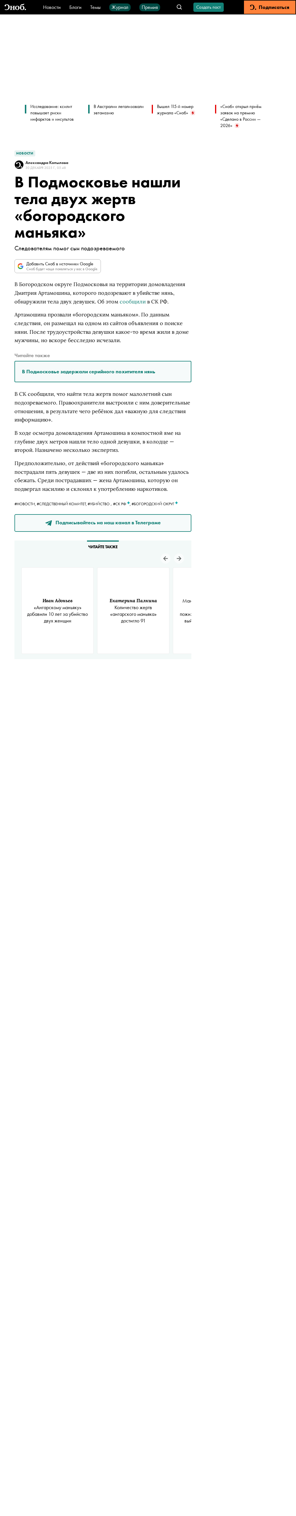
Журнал (120, 7)
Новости (52, 7)
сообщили (133, 301)
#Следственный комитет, (62, 503)
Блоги (75, 7)
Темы (95, 7)
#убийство (99, 503)
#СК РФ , (122, 503)
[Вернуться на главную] (15, 7)
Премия (150, 7)
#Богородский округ (153, 503)
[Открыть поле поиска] (179, 7)
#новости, (25, 503)
